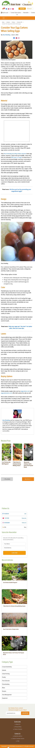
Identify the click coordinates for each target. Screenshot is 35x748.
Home (3, 22)
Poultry (13, 22)
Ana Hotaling (7, 34)
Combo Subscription (16, 12)
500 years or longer (16, 157)
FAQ (18, 741)
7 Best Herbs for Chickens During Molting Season (14, 606)
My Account (5, 12)
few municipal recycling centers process (15, 153)
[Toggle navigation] (3, 18)
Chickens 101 (19, 22)
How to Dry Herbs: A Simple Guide (11, 629)
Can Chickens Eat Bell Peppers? (10, 582)
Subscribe (22, 8)
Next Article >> (28, 479)
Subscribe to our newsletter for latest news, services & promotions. (13, 538)
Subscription (25, 713)
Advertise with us (18, 736)
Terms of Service (18, 729)
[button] (31, 452)
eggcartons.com (25, 391)
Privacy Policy (18, 727)
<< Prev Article (7, 479)
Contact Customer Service (18, 738)
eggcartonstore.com (6, 393)
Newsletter (26, 12)
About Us (18, 724)
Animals (8, 22)
